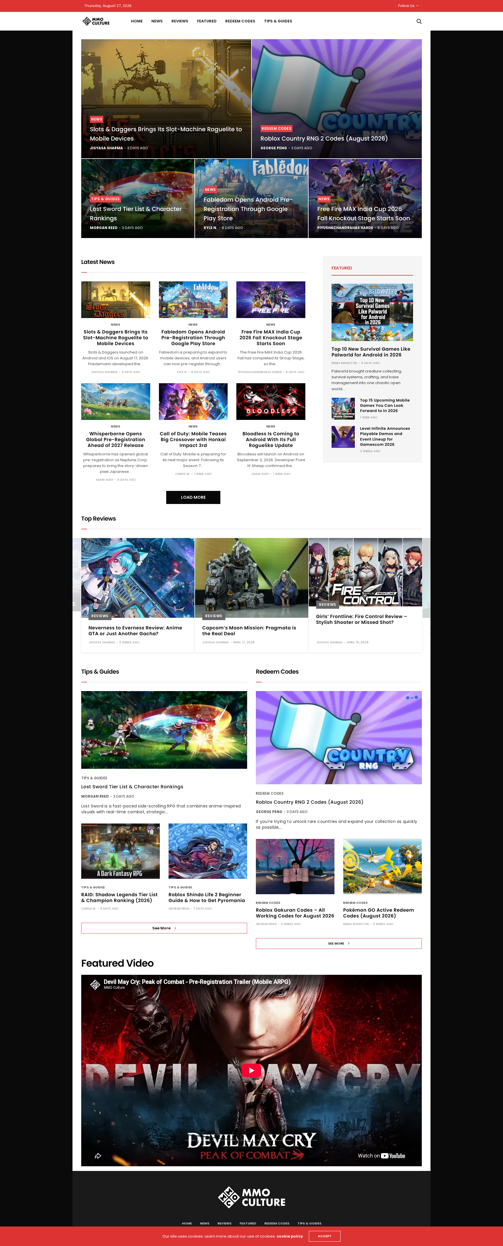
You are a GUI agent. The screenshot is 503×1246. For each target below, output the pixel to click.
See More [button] (161, 928)
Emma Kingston (344, 363)
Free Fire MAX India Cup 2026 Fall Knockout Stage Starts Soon (271, 338)
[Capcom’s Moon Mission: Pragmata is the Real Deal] (251, 578)
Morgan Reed (104, 227)
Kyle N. (210, 227)
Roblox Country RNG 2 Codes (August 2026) (324, 138)
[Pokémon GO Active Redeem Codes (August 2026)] (382, 866)
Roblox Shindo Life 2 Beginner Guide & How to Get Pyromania (207, 897)
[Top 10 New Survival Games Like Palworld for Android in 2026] (372, 312)
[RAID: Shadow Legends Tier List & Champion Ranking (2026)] (120, 851)
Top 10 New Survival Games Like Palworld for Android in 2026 (371, 352)
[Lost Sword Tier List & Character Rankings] (164, 730)
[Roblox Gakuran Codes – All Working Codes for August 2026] (295, 866)
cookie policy (290, 1236)
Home (137, 21)
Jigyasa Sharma (106, 147)
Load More (193, 497)
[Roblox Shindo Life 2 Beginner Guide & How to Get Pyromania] (208, 851)
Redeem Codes (240, 21)
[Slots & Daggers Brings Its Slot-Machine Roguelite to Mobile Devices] (166, 98)
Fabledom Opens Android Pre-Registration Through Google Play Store (248, 209)
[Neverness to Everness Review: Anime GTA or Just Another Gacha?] (137, 578)
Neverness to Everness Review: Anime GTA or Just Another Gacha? (135, 630)
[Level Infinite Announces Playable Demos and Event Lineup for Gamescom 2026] (343, 437)
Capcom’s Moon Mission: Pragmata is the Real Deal (249, 630)
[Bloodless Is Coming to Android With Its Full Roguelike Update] (270, 401)
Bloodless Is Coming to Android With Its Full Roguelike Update (270, 439)
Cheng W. (182, 474)
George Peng (274, 147)
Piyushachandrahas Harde (345, 227)
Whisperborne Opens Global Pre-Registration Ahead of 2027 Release (115, 439)
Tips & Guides (278, 21)
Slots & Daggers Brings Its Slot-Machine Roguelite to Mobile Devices (115, 338)
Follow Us (406, 5)
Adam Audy (104, 480)
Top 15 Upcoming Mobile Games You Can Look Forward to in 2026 (385, 405)
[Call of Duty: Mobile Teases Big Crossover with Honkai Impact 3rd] (193, 401)
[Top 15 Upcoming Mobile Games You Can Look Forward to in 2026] (343, 409)
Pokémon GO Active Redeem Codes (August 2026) (378, 913)
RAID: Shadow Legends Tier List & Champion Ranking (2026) (119, 897)
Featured (207, 21)
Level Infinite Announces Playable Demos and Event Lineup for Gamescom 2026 (385, 436)
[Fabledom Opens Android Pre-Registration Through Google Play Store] (193, 299)
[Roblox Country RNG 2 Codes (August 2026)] (337, 98)
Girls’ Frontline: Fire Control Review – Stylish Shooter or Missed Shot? (361, 619)
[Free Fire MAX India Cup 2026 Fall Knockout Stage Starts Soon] (270, 299)
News (157, 21)
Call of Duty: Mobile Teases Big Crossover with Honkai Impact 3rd (193, 439)
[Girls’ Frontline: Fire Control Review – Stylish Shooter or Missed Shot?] (365, 572)
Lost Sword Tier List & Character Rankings (132, 787)
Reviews (179, 21)
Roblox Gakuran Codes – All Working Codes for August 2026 (295, 913)
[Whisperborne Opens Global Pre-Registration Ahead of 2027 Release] (115, 401)
